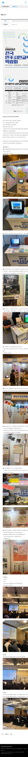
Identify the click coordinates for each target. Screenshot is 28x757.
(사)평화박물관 (5, 6)
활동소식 (15, 6)
